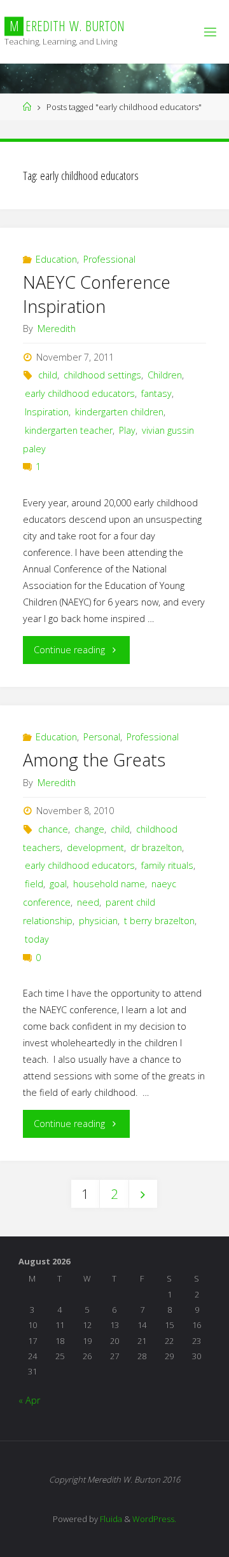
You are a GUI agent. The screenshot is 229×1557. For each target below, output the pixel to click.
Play (127, 430)
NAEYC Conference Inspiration (96, 294)
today (37, 939)
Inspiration (47, 412)
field (34, 884)
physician (98, 921)
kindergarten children (119, 412)
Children (165, 375)
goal (58, 884)
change (89, 829)
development (95, 847)
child (47, 375)
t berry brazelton (159, 921)
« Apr (29, 1400)
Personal (101, 737)
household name (109, 884)
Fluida (110, 1519)
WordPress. (154, 1519)
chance (53, 829)
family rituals (167, 865)
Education (56, 259)
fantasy (156, 393)
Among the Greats (94, 760)
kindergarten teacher (69, 430)
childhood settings (102, 375)
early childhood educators (80, 393)
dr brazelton (156, 847)
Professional (109, 259)
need (88, 902)
